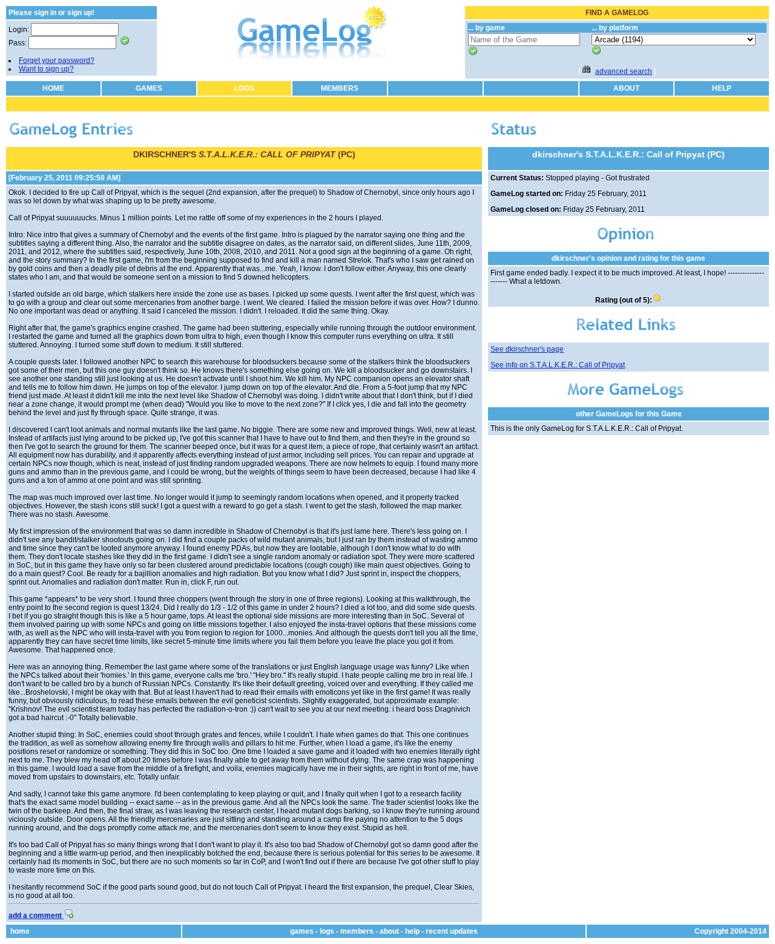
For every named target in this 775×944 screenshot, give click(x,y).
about (389, 931)
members (357, 931)
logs (327, 931)
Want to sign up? (46, 69)
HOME (53, 88)
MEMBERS (339, 88)
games (302, 931)
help (412, 931)
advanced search (623, 71)
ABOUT (626, 88)
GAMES (149, 88)
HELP (721, 88)
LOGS (244, 88)
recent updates (452, 931)
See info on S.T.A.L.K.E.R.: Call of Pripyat (557, 365)
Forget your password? (56, 60)
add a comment (36, 915)
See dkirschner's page (527, 349)
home (20, 931)
